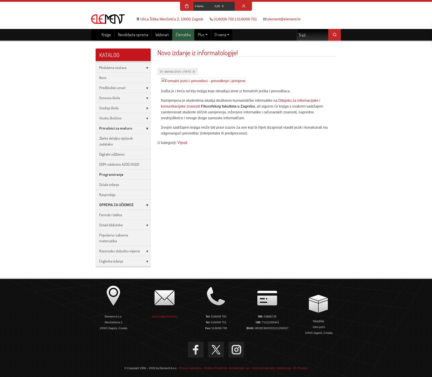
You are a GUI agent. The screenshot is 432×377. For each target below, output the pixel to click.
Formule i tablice (110, 214)
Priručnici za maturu (115, 128)
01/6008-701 (247, 19)
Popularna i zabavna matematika (113, 238)
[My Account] (243, 6)
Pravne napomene (190, 368)
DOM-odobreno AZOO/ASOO (119, 164)
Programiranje (111, 174)
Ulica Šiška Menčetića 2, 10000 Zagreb (171, 19)
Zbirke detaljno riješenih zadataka (116, 141)
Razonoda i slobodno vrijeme (119, 251)
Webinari (162, 34)
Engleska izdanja (111, 261)
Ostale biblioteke (111, 225)
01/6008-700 (224, 19)
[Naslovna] (94, 34)
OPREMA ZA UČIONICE (116, 204)
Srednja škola (109, 108)
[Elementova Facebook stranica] (196, 349)
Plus (201, 34)
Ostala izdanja (109, 184)
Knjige (106, 34)
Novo (102, 77)
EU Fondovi (300, 368)
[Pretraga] (334, 35)
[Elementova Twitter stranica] (216, 349)
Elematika (183, 34)
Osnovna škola (109, 97)
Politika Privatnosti (215, 368)
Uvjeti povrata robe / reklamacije (271, 368)
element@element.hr (284, 19)
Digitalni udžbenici (112, 154)
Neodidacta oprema (133, 34)
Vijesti (182, 143)
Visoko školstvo (110, 118)
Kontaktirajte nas (239, 368)
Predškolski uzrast (112, 87)
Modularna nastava (112, 67)
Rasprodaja (107, 194)
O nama (220, 34)
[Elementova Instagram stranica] (236, 349)
